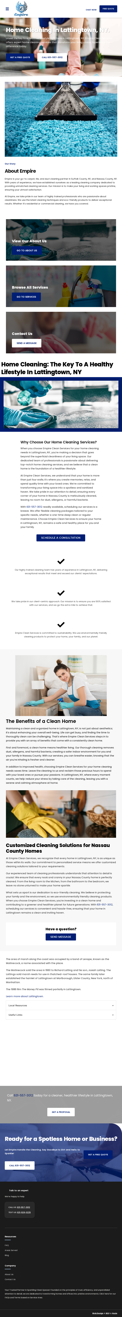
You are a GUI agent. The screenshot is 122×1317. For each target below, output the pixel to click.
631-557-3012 (34, 506)
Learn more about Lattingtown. (24, 996)
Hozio (114, 1313)
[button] (7, 9)
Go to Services (26, 296)
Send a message (27, 343)
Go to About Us (27, 250)
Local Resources (18, 1005)
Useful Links (15, 1015)
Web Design (97, 1313)
